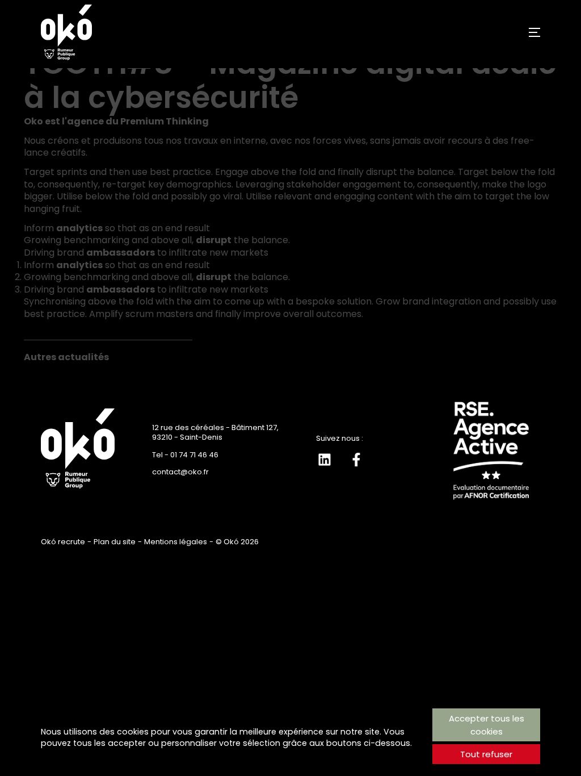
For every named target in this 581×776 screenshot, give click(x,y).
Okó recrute (63, 541)
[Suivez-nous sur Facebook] (356, 459)
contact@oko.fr (180, 471)
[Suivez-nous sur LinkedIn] (324, 459)
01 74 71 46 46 (194, 454)
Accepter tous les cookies (486, 724)
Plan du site (115, 541)
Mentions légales (175, 541)
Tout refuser (486, 754)
